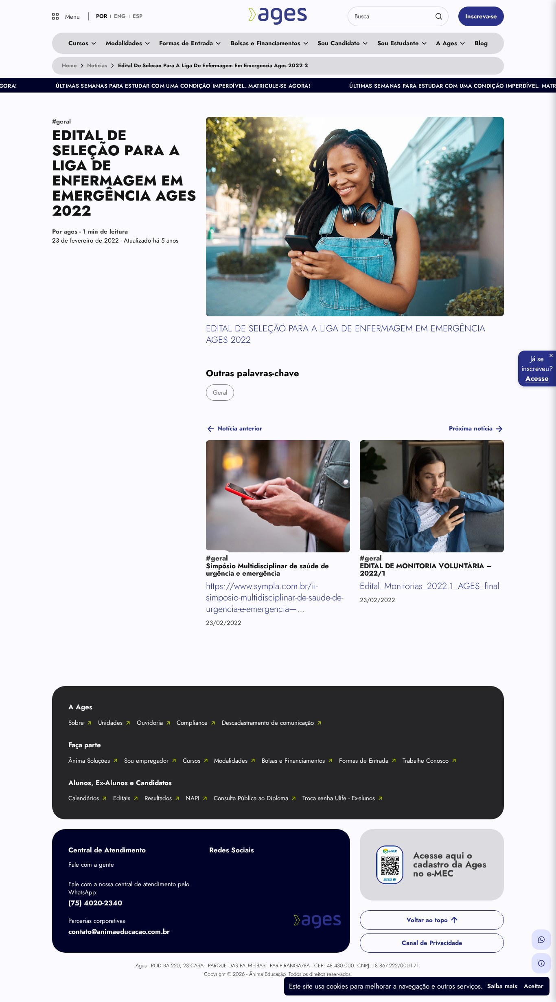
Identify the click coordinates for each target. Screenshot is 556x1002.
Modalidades (124, 43)
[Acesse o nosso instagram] (250, 869)
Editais (121, 798)
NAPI (192, 798)
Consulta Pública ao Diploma (251, 798)
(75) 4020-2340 (95, 902)
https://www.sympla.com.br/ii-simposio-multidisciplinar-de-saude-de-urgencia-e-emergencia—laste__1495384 (275, 603)
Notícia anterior (239, 428)
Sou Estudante (398, 43)
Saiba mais (502, 986)
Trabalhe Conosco (426, 760)
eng (120, 16)
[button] (541, 939)
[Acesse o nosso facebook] (217, 869)
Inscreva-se (481, 16)
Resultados (158, 798)
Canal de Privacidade (432, 942)
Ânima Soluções (89, 760)
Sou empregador (146, 760)
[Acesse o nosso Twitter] (282, 869)
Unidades (110, 722)
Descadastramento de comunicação (268, 722)
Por (90, 231)
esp (137, 16)
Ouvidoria (150, 722)
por (101, 16)
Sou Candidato (338, 43)
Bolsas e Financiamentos (265, 43)
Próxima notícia (471, 428)
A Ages (446, 43)
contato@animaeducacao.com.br (119, 931)
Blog (481, 43)
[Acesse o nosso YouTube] (315, 869)
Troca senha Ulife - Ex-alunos (338, 798)
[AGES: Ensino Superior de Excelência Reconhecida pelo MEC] (278, 16)
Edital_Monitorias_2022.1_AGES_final (429, 586)
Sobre (76, 722)
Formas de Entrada (186, 43)
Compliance (192, 722)
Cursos (78, 43)
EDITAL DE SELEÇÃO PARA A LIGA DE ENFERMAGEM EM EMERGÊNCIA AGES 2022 (345, 334)
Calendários (83, 798)
